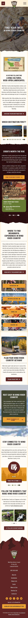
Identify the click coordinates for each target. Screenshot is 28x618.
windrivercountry (7, 510)
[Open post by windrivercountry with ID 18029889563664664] (8, 515)
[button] (7, 139)
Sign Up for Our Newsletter (14, 606)
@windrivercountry (18, 506)
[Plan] (3, 3)
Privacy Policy (16, 612)
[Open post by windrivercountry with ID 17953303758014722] (20, 515)
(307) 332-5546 (14, 570)
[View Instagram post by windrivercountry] (12, 520)
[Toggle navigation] (25, 3)
